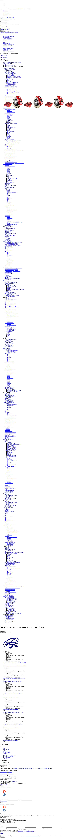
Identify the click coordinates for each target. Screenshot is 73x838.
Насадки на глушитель (9, 139)
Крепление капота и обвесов (10, 292)
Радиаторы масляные (11, 446)
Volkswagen (9, 198)
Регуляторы (9, 480)
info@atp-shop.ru (3, 57)
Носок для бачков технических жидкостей (15, 289)
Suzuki (8, 169)
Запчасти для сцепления (12, 178)
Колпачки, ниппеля (9, 79)
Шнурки (6, 513)
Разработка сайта (3, 772)
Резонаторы (9, 111)
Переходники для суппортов (10, 69)
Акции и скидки (6, 12)
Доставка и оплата (6, 13)
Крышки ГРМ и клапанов (12, 460)
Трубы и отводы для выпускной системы (13, 140)
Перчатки (7, 510)
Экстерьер (5, 40)
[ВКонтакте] (4, 795)
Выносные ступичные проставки (13, 76)
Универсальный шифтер (12, 224)
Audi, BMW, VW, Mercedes (12, 209)
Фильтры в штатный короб (12, 391)
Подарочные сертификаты (8, 756)
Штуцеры (9, 538)
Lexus (8, 201)
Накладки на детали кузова (10, 293)
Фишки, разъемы (8, 246)
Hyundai (8, 197)
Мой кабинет (3, 32)
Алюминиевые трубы (11, 351)
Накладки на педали (9, 311)
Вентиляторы (7, 582)
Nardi (8, 320)
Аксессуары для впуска (9, 387)
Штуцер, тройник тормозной (13, 92)
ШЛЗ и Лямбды (10, 260)
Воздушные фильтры (9, 388)
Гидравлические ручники (12, 83)
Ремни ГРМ (9, 462)
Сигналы (7, 281)
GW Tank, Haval (10, 175)
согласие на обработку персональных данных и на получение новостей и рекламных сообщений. (33, 768)
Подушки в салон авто (9, 511)
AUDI (8, 195)
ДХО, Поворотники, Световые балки (12, 278)
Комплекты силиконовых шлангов (14, 613)
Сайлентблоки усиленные (10, 187)
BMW (8, 138)
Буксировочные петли (9, 283)
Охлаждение (5, 50)
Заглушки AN (10, 527)
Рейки (8, 481)
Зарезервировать (4, 779)
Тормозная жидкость (9, 496)
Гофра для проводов (9, 247)
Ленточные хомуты (11, 610)
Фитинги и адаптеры (7, 49)
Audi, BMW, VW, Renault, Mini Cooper (14, 222)
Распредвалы (9, 459)
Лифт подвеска (8, 183)
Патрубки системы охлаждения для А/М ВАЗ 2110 (12, 693)
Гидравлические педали (9, 85)
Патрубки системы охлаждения (11, 553)
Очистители (7, 497)
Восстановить (3, 817)
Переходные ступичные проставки (14, 77)
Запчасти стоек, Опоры (9, 182)
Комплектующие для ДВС (10, 450)
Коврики (6, 337)
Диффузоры (7, 565)
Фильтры (9, 476)
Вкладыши (9, 453)
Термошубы (7, 411)
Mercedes (9, 193)
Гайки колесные (8, 78)
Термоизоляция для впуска (10, 368)
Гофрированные (8, 604)
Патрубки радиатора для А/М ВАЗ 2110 (10, 709)
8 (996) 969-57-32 (19, 8)
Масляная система (8, 442)
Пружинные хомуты (11, 608)
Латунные (9, 539)
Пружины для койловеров (12, 192)
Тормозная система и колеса (8, 36)
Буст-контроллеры (8, 250)
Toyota (8, 125)
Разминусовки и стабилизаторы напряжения (13, 242)
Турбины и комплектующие (8, 44)
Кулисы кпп (7, 216)
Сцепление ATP (10, 180)
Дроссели (9, 451)
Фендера (6, 291)
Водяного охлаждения (11, 360)
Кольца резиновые (10, 543)
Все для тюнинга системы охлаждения (12, 562)
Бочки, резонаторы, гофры (10, 109)
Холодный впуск (8, 369)
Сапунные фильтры (11, 389)
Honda (8, 121)
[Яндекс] (4, 792)
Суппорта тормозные (9, 70)
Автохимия (5, 46)
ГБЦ (6, 457)
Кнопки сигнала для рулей (12, 313)
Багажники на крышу (9, 294)
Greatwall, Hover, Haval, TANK (13, 581)
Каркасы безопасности (11, 325)
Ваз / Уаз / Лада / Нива (11, 561)
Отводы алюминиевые (11, 352)
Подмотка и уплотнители (10, 542)
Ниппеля (9, 81)
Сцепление (7, 177)
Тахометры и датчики (11, 259)
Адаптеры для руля (11, 314)
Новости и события (6, 757)
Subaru (8, 116)
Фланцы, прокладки (9, 145)
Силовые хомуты (10, 609)
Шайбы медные (10, 544)
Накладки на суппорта (9, 72)
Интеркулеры (7, 353)
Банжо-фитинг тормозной (12, 90)
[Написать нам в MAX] (2, 833)
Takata (8, 332)
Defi (8, 253)
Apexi (8, 256)
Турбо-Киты (7, 410)
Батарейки (7, 249)
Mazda (8, 117)
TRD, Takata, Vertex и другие (12, 315)
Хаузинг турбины (8, 419)
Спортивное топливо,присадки (11, 495)
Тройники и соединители (12, 601)
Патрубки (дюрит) (10, 600)
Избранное (12, 32)
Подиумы (9, 258)
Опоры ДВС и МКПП (9, 466)
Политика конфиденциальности (6, 774)
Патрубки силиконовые (9, 597)
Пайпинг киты (8, 398)
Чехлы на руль (10, 322)
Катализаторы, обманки (9, 144)
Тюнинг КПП (7, 215)
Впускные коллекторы (9, 362)
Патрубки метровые (11, 602)
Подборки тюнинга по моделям (9, 755)
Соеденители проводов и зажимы (11, 243)
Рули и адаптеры (8, 312)
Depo (8, 263)
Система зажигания (9, 483)
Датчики (6, 251)
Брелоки (6, 512)
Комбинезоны (7, 509)
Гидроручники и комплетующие (11, 82)
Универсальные (10, 361)
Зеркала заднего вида (11, 286)
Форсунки (9, 482)
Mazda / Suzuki (10, 557)
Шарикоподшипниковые (12, 404)
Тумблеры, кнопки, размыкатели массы (12, 245)
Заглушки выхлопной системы (11, 149)
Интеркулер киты (8, 380)
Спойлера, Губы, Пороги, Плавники (12, 295)
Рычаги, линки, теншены (10, 166)
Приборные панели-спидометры (11, 244)
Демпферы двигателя (11, 455)
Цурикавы (9, 287)
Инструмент (7, 186)
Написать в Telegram (4, 27)
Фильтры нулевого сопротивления (14, 390)
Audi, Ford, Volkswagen (11, 373)
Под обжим (9, 535)
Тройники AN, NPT (11, 528)
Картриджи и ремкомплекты (10, 417)
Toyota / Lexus (10, 560)
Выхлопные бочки (11, 112)
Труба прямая (10, 143)
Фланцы (8, 147)
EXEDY (8, 181)
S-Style (8, 335)
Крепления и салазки (11, 328)
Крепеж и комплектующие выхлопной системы (14, 150)
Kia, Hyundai (9, 214)
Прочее (6, 248)
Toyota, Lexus (9, 120)
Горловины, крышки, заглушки (13, 568)
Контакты (5, 15)
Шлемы (6, 515)
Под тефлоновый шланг (12, 534)
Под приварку (10, 540)
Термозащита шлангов (9, 605)
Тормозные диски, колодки (10, 73)
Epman (8, 252)
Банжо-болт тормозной (11, 89)
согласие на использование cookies (32, 835)
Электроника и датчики (7, 39)
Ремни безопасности (9, 331)
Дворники (9, 290)
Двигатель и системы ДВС (8, 45)
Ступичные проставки (9, 74)
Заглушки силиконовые (11, 598)
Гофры (8, 110)
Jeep (8, 176)
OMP (8, 336)
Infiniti (8, 199)
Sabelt (8, 333)
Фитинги (7, 526)
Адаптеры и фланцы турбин (10, 421)
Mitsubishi (9, 119)
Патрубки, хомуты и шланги (8, 51)
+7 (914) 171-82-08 (7, 17)
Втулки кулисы (8, 225)
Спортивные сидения (9, 327)
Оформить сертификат (5, 831)
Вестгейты (7, 422)
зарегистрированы (7, 786)
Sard (8, 261)
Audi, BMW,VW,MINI (11, 127)
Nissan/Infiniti (9, 218)
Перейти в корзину (14, 781)
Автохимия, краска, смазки (10, 498)
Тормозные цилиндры (11, 84)
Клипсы (8, 288)
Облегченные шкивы (11, 456)
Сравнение (8, 32)
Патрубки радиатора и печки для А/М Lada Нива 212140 (14, 678)
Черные (8, 529)
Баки (8, 474)
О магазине (5, 10)
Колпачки (9, 80)
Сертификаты (5, 11)
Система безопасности (9, 323)
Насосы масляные (10, 445)
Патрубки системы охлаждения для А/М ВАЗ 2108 (12, 724)
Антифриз (7, 494)
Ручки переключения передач (10, 309)
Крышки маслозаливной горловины (14, 444)
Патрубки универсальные (12, 599)
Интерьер (4, 42)
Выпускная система (6, 37)
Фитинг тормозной (11, 91)
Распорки (9, 324)
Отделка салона (8, 310)
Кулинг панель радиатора (10, 564)
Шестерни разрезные (11, 464)
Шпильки (9, 461)
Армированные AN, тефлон (10, 611)
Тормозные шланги (9, 71)
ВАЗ (8, 194)
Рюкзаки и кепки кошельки (10, 514)
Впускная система (6, 43)
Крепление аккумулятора (10, 296)
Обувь (6, 508)
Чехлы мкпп (7, 326)
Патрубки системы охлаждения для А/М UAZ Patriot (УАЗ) (14, 662)
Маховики (7, 165)
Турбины (7, 403)
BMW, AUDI (9, 115)
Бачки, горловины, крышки (10, 566)
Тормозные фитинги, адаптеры (11, 87)
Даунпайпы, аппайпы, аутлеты (11, 123)
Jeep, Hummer (10, 579)
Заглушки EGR (10, 452)
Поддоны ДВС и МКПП (12, 448)
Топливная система (9, 473)
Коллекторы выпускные (9, 131)
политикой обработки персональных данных (26, 831)
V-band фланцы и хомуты (12, 148)
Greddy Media (10, 262)
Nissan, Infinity (10, 206)
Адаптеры (7, 536)
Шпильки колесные (11, 75)
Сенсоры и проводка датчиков (13, 254)
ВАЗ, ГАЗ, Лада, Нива (11, 580)
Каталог (2, 30)
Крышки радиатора (9, 595)
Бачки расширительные (11, 567)
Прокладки (9, 146)
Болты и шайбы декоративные (11, 282)
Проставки (7, 184)
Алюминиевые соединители (12, 350)
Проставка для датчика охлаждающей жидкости (14, 552)
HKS (8, 257)
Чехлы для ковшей (10, 330)
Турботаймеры (8, 279)
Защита (6, 440)
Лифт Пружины (10, 204)
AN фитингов (10, 541)
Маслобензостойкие (9, 603)
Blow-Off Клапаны (8, 412)
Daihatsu (8, 572)
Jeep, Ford (9, 122)
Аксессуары (7, 284)
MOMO (8, 316)
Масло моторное (8, 499)
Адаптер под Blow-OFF (11, 415)
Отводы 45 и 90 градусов (12, 141)
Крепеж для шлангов (9, 606)
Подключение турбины (9, 420)
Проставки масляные (11, 449)
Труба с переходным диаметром (13, 142)
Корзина (16, 32)
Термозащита (7, 113)
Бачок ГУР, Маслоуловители (12, 447)
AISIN (8, 179)
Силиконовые (7, 612)
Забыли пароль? (3, 784)
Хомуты (6, 607)
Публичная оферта (6, 753)
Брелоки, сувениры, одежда (8, 48)
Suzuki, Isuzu (9, 573)
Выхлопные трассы (9, 114)
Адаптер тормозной (11, 88)
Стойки (6, 205)
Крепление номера (11, 285)
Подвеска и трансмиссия (7, 38)
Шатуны (9, 454)
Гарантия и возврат (6, 14)
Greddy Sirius (9, 255)
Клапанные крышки (11, 465)
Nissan (8, 118)
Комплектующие (10, 93)
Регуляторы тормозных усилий (11, 86)
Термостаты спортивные (10, 563)
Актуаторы (7, 426)
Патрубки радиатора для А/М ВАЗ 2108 (10, 740)
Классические (10, 533)
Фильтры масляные (11, 443)
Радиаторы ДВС (8, 569)
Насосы (8, 475)
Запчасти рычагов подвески (10, 185)
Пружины (7, 188)
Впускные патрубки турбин (10, 418)
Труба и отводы (8, 349)
